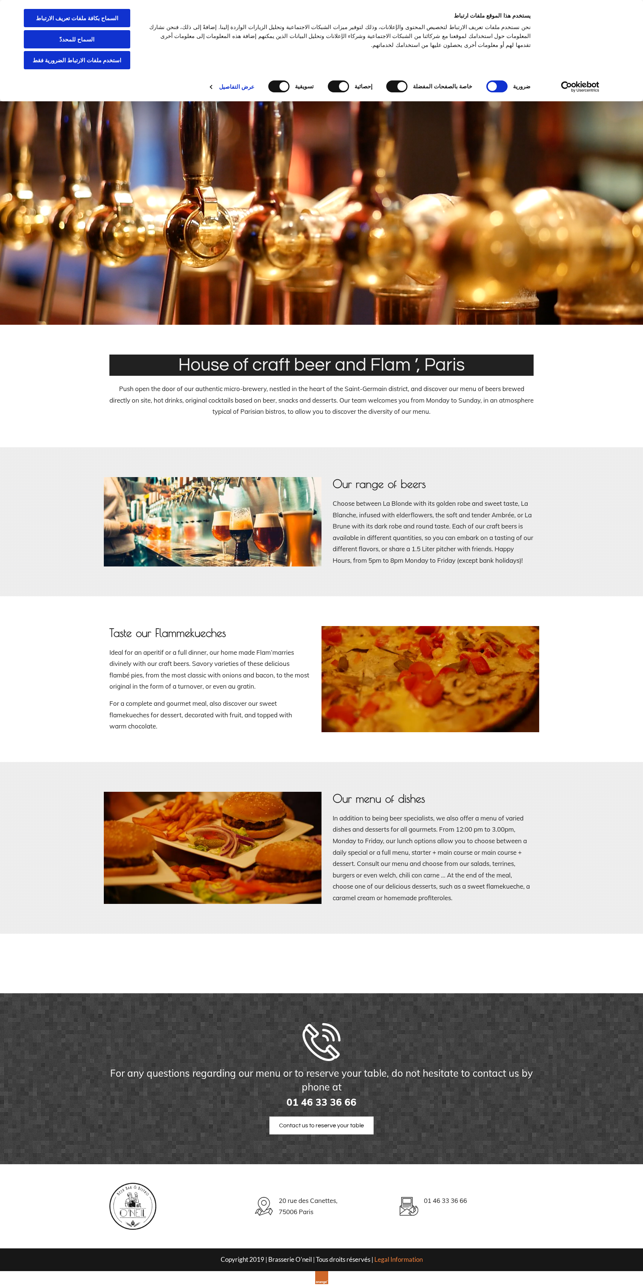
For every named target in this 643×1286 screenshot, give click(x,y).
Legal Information (398, 1259)
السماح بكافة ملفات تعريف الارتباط (77, 18)
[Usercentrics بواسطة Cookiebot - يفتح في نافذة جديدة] (580, 86)
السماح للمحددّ (77, 39)
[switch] (398, 86)
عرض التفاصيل (237, 86)
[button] (321, 1125)
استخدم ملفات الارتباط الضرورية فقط (77, 60)
